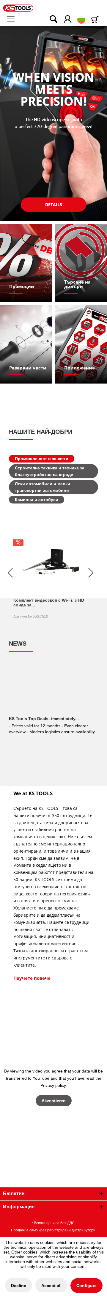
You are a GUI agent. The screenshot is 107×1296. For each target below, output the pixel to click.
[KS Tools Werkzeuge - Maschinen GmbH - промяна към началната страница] (18, 8)
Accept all (51, 1285)
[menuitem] (13, 19)
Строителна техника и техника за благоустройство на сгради (49, 471)
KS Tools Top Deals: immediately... (44, 718)
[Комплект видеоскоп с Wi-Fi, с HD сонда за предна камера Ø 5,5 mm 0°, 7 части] (50, 561)
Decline (18, 1285)
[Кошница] (96, 19)
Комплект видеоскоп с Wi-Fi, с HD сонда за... (48, 602)
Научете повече (32, 978)
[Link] (26, 263)
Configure (86, 1285)
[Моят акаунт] (68, 19)
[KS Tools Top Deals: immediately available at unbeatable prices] (53, 690)
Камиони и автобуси (36, 499)
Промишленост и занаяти (41, 458)
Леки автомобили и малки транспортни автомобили (42, 487)
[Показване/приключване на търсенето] (50, 19)
